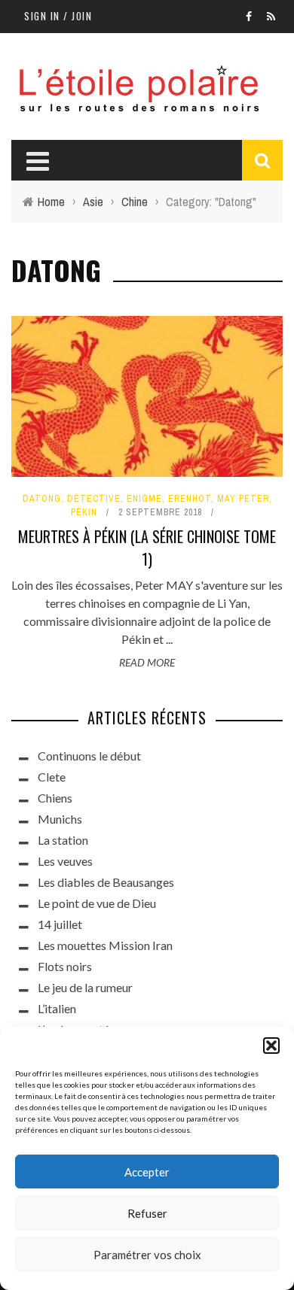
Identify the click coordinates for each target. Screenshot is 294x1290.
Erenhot (189, 499)
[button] (271, 1045)
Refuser (147, 1213)
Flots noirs (65, 966)
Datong (42, 499)
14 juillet (60, 924)
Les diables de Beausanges (106, 882)
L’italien (57, 1008)
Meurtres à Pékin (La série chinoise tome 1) (147, 547)
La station (63, 840)
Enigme (144, 499)
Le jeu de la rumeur (85, 987)
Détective (94, 499)
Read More (147, 662)
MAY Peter (243, 499)
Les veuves (65, 861)
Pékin (84, 512)
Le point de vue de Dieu (97, 903)
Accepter (147, 1172)
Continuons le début (89, 755)
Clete (52, 776)
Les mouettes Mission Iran (105, 945)
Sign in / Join (58, 15)
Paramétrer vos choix (147, 1254)
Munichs (60, 819)
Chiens (55, 798)
